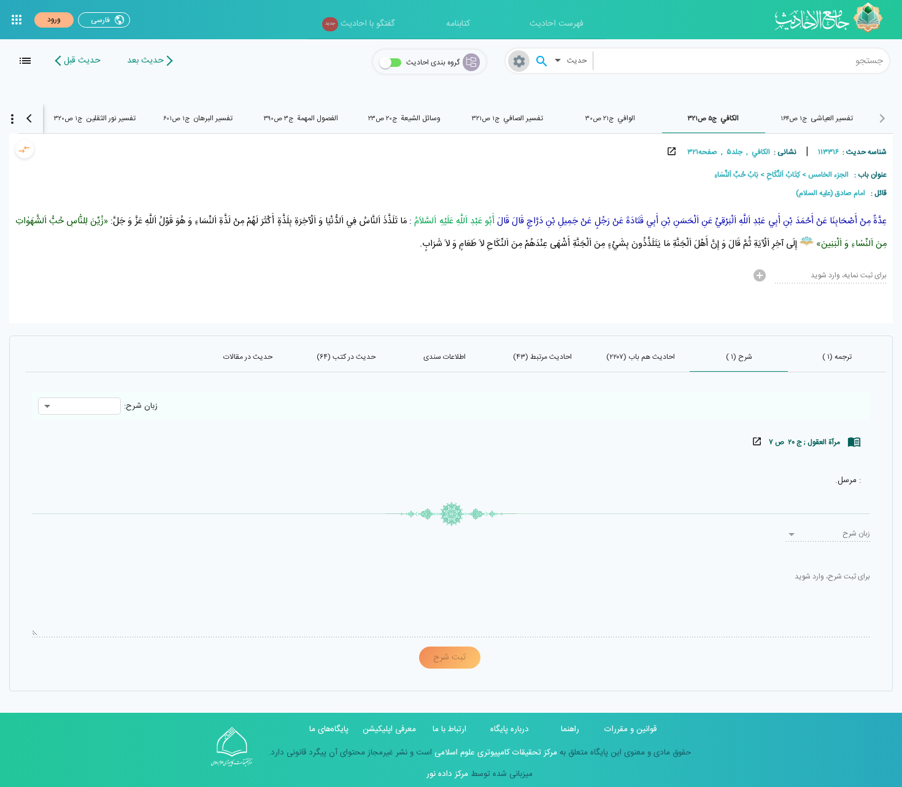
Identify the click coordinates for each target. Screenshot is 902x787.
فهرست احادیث (557, 24)
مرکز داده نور (447, 774)
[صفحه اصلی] (833, 20)
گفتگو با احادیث (360, 24)
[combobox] (741, 61)
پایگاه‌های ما (329, 729)
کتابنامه (458, 24)
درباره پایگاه (509, 729)
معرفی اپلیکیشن (389, 729)
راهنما (570, 729)
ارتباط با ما (449, 729)
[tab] (816, 118)
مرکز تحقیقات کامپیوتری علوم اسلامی (494, 752)
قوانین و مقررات (630, 729)
